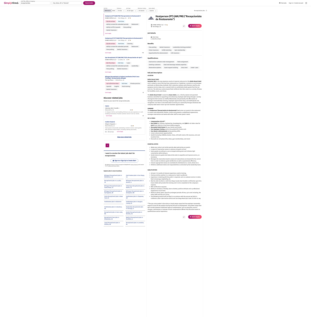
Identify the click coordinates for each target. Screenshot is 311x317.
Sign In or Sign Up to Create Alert (125, 160)
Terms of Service (134, 164)
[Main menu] (306, 3)
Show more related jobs (124, 137)
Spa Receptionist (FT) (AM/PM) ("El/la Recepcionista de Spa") (123, 57)
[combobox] (35, 3)
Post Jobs (283, 3)
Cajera (107, 106)
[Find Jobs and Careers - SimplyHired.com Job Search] (11, 3)
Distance (119, 8)
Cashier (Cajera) (110, 122)
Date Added (152, 8)
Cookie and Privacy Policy (113, 166)
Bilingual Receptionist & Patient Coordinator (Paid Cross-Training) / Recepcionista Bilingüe (122, 77)
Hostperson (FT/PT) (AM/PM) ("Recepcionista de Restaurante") (124, 38)
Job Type (128, 8)
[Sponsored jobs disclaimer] (206, 11)
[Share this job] (184, 26)
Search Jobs (89, 3)
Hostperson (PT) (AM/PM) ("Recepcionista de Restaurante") (123, 16)
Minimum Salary (142, 8)
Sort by (105, 8)
